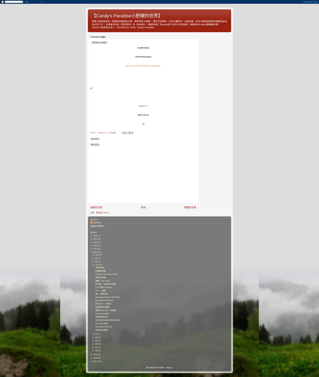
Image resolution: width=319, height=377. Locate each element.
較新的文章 (96, 207)
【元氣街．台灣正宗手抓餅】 (106, 284)
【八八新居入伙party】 (104, 287)
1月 (96, 351)
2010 (95, 252)
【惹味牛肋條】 (101, 277)
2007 (95, 361)
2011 (95, 249)
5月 (96, 337)
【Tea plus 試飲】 (102, 323)
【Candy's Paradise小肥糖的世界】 (127, 15)
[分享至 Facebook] (130, 133)
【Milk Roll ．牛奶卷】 (103, 304)
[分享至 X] (127, 133)
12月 (97, 255)
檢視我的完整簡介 (97, 226)
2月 (96, 347)
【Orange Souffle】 (102, 314)
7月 (96, 265)
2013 (95, 242)
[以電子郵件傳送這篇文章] (122, 133)
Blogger (169, 368)
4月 (96, 341)
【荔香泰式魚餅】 (102, 330)
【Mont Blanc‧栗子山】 (104, 327)
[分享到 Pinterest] (132, 133)
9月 (96, 258)
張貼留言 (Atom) (102, 213)
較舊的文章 (190, 207)
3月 (96, 344)
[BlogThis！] (125, 133)
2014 (95, 239)
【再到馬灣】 (100, 268)
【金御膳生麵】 (101, 271)
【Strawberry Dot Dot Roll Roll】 (107, 297)
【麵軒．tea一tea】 (102, 281)
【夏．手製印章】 (102, 294)
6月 (96, 334)
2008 (95, 358)
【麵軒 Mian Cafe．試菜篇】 (106, 310)
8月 (96, 261)
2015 (95, 236)
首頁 (143, 207)
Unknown (97, 223)
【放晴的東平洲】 (102, 317)
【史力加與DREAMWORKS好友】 (108, 320)
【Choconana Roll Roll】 (104, 300)
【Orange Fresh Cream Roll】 (107, 274)
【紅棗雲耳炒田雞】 (102, 307)
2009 (95, 355)
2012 (95, 245)
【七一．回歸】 (101, 291)
